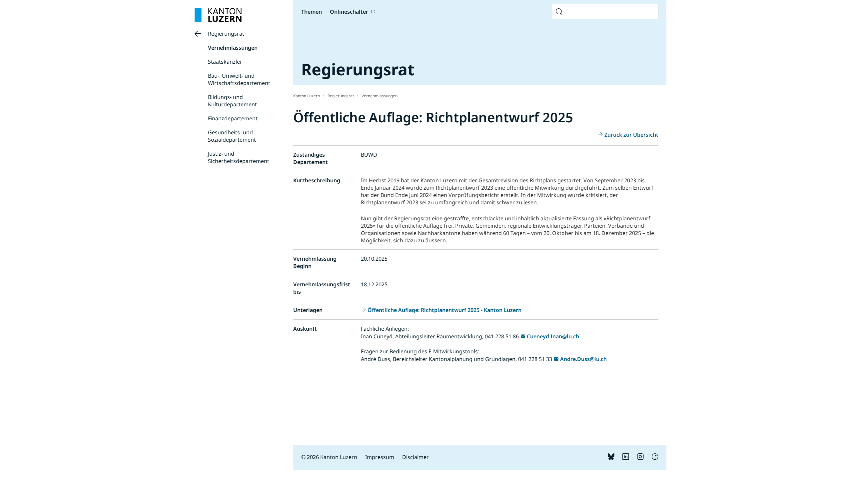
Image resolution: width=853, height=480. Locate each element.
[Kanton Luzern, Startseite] (218, 15)
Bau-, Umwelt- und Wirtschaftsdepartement (239, 79)
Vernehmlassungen (233, 47)
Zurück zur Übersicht (631, 134)
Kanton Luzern (306, 96)
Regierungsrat (226, 33)
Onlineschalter (349, 11)
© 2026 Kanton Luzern (329, 457)
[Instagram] (640, 458)
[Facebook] (655, 458)
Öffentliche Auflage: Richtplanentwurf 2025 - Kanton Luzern (444, 310)
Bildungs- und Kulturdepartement (232, 100)
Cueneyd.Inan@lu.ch (553, 336)
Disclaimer (415, 457)
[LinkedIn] (625, 458)
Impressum (379, 457)
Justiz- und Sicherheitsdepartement (238, 157)
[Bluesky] (611, 458)
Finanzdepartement (233, 118)
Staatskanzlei (224, 61)
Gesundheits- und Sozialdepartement (232, 136)
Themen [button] (311, 11)
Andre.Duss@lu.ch (583, 359)
